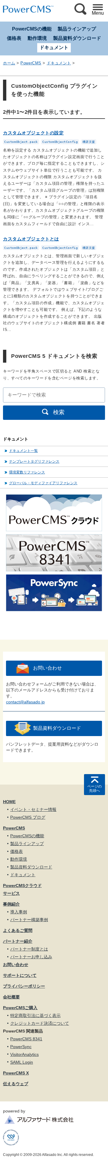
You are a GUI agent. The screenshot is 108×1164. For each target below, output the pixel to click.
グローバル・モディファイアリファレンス (43, 483)
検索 (58, 412)
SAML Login (21, 1062)
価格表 (14, 38)
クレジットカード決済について (39, 1023)
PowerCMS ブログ (27, 817)
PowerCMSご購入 (20, 1007)
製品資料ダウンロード (77, 38)
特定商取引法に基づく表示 (35, 1015)
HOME (9, 801)
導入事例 (18, 911)
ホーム (9, 63)
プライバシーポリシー (24, 986)
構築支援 (88, 141)
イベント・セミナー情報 (33, 809)
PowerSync (21, 1046)
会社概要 (11, 997)
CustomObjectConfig (60, 141)
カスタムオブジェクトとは (31, 238)
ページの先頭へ (94, 788)
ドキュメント (59, 63)
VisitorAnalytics (24, 1054)
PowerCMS (30, 63)
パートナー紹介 (17, 941)
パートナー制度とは (29, 949)
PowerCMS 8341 (26, 1038)
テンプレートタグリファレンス (34, 461)
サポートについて (20, 975)
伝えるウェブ (15, 1083)
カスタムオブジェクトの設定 (33, 132)
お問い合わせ (47, 667)
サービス (11, 893)
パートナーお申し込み (31, 956)
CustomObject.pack (21, 141)
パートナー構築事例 (29, 919)
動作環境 (37, 38)
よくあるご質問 (17, 930)
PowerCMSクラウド (22, 885)
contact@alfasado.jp (25, 702)
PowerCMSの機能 (32, 28)
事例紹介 (11, 904)
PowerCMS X (16, 1073)
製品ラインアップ (77, 28)
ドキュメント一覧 (23, 451)
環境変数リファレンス (27, 472)
